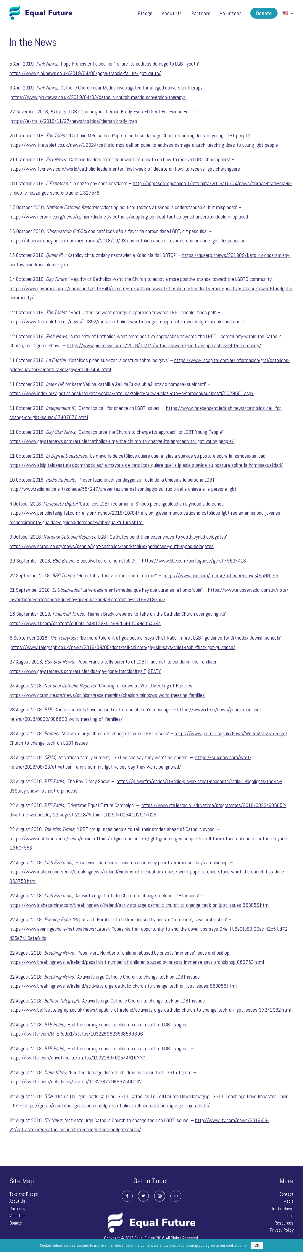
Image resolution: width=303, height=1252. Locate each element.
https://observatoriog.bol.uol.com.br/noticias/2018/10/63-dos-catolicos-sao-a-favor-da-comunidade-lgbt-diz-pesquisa (127, 240)
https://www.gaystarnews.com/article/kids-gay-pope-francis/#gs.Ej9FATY (85, 671)
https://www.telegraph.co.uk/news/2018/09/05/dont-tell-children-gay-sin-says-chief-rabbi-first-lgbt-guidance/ (123, 647)
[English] (286, 12)
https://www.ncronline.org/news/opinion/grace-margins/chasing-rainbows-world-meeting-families (107, 695)
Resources (284, 1223)
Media (288, 1201)
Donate (264, 13)
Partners (201, 13)
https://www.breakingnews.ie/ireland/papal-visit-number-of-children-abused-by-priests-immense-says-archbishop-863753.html (136, 961)
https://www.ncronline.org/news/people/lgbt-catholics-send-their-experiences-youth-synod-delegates (111, 546)
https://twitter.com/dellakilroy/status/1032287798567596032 (75, 1081)
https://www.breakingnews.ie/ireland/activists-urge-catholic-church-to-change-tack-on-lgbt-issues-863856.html (123, 985)
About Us (172, 13)
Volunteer (230, 13)
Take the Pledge (23, 1194)
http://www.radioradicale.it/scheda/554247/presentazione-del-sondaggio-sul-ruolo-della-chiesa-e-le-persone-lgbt (122, 488)
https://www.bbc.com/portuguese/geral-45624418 (194, 560)
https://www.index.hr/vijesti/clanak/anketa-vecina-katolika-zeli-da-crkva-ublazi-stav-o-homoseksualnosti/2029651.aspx (131, 393)
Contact (286, 1194)
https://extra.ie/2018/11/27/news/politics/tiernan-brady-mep (74, 121)
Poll (290, 1215)
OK (257, 1245)
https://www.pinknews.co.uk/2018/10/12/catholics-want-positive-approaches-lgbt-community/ (164, 345)
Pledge (145, 13)
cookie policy (236, 1245)
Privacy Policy (282, 1230)
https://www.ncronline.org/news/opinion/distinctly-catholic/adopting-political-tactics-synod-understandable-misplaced (128, 216)
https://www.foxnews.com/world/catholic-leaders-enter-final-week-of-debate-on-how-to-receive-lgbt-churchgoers (124, 168)
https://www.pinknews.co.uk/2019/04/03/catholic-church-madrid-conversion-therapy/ (98, 97)
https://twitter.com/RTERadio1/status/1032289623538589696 (76, 1033)
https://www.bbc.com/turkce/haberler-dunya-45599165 (221, 575)
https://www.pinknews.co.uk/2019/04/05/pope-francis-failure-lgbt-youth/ (85, 73)
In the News (283, 1208)
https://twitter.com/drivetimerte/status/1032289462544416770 (77, 1057)
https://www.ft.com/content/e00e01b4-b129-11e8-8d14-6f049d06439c (85, 623)
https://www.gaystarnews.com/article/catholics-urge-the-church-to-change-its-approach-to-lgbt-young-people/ (121, 441)
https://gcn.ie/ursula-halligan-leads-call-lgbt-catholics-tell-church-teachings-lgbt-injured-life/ (116, 1105)
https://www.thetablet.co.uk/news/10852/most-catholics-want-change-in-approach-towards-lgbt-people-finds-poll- (126, 321)
